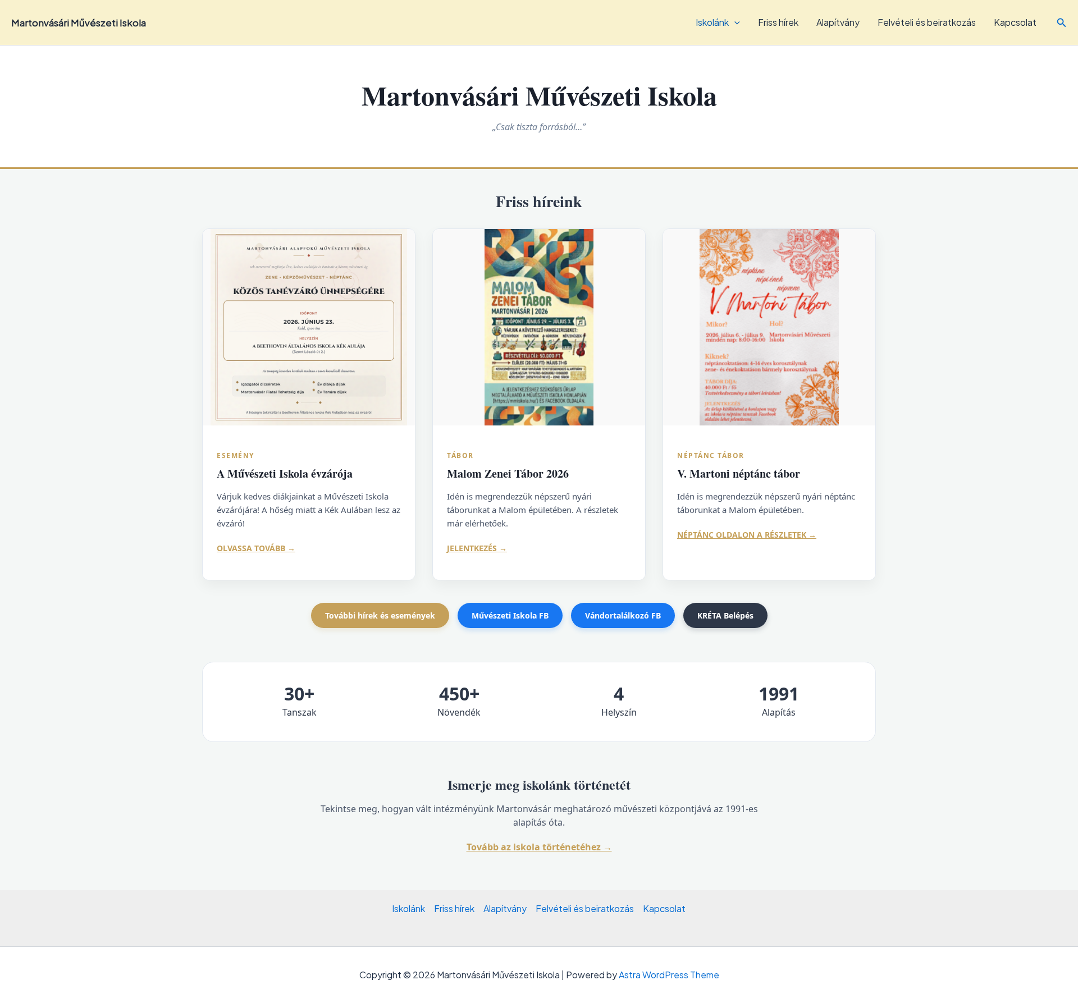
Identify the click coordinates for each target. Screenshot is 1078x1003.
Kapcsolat (1015, 22)
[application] (734, 22)
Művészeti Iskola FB (510, 615)
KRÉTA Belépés (725, 615)
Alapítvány (838, 22)
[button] (1062, 23)
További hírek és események (380, 615)
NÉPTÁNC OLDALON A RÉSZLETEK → (746, 534)
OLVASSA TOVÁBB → (256, 548)
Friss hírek (778, 22)
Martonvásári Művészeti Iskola (78, 22)
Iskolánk (712, 22)
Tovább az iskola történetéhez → (539, 847)
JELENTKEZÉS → (477, 548)
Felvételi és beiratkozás (927, 22)
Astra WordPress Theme (669, 975)
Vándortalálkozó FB (623, 615)
